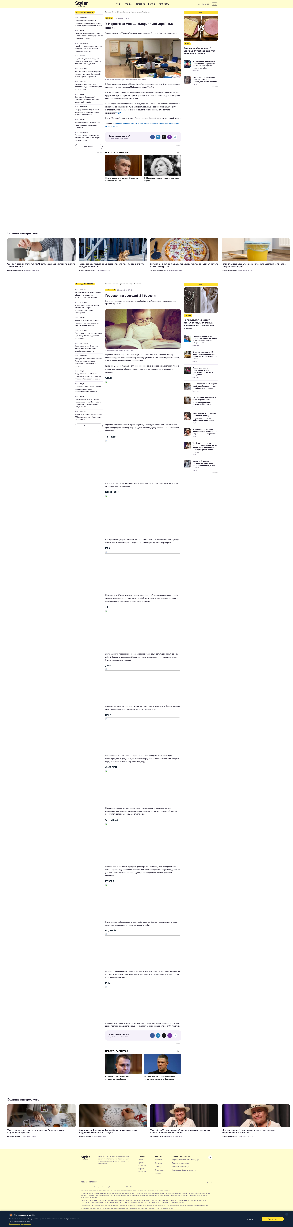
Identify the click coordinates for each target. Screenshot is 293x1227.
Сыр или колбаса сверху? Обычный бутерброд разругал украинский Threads (87, 99)
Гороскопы (164, 4)
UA (203, 4)
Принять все (273, 1219)
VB (170, 137)
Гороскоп (115, 284)
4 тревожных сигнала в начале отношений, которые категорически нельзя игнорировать (87, 309)
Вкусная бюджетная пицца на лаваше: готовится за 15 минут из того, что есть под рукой (88, 61)
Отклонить (249, 1219)
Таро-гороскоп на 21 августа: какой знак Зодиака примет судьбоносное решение (86, 348)
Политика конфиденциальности (184, 1170)
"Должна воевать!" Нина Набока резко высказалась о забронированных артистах (88, 389)
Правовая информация (180, 1166)
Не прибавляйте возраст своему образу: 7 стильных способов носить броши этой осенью (88, 295)
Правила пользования (180, 1163)
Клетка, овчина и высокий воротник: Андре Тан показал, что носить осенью (88, 86)
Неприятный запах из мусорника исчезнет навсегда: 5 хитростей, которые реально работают (88, 74)
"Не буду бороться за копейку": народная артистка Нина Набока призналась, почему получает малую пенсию (88, 403)
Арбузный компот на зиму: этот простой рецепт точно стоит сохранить (87, 125)
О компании (159, 1170)
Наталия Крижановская (15, 270)
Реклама (158, 1173)
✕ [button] (286, 1214)
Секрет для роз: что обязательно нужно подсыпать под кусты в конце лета (88, 335)
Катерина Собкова (13, 1136)
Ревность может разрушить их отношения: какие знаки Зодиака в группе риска (88, 137)
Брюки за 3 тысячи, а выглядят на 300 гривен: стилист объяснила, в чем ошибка (88, 417)
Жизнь (114, 12)
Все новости (88, 146)
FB (152, 137)
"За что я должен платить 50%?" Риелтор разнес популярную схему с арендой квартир (89, 35)
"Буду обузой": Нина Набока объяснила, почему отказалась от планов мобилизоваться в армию (88, 376)
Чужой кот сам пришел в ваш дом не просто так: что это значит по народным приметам (88, 48)
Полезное (140, 4)
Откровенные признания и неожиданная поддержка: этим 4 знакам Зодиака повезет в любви (88, 23)
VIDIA (118, 113)
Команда (158, 1166)
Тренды (128, 4)
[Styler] (81, 4)
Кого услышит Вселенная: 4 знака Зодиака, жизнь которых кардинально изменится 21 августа (88, 362)
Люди (118, 4)
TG (158, 137)
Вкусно (151, 4)
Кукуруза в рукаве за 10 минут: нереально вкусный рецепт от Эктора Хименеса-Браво (87, 323)
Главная (108, 12)
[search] (198, 4)
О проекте (158, 1160)
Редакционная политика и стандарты (186, 1160)
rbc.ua (214, 4)
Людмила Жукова (85, 1136)
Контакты (158, 1163)
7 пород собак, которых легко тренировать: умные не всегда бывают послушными (87, 112)
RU (208, 4)
